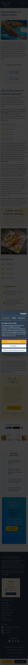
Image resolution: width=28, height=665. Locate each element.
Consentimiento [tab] (6, 318)
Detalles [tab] (14, 318)
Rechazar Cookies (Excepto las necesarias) (14, 350)
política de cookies (11, 335)
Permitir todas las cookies (14, 341)
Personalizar (13, 346)
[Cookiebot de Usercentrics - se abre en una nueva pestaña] (20, 314)
